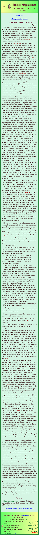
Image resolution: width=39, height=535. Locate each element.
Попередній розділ (11, 509)
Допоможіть (25, 515)
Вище (20, 509)
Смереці (14, 533)
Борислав (19, 15)
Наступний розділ (28, 509)
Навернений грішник (20, 19)
